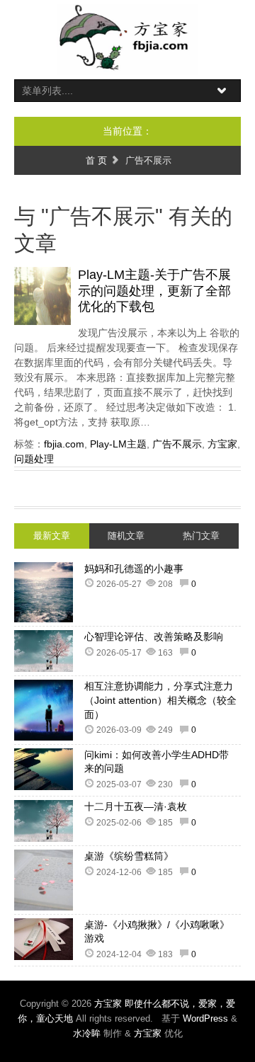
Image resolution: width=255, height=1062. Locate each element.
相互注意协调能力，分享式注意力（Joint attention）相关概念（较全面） (160, 699)
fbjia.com (64, 444)
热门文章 (201, 535)
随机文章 (126, 535)
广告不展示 (177, 444)
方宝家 (222, 444)
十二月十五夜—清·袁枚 (135, 806)
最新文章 (51, 535)
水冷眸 (87, 1033)
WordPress (205, 1018)
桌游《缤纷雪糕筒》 (129, 856)
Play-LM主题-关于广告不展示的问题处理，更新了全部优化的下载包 (154, 291)
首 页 (96, 160)
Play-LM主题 (118, 444)
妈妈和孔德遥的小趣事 (133, 568)
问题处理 (34, 458)
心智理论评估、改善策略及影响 (153, 636)
